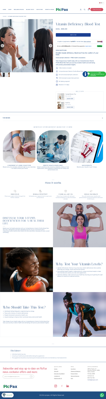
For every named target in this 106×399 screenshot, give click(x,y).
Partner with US (58, 378)
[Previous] (2, 45)
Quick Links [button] (58, 366)
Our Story (73, 369)
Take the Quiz (97, 9)
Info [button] (72, 366)
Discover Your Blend (59, 373)
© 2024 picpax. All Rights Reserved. (52, 395)
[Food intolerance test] (79, 314)
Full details (6, 118)
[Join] (31, 376)
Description (61, 50)
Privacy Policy (74, 373)
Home (5, 16)
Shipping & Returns (75, 371)
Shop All (56, 371)
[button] (10, 9)
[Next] (50, 45)
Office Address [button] (93, 366)
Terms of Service (75, 376)
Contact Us (57, 376)
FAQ (72, 378)
